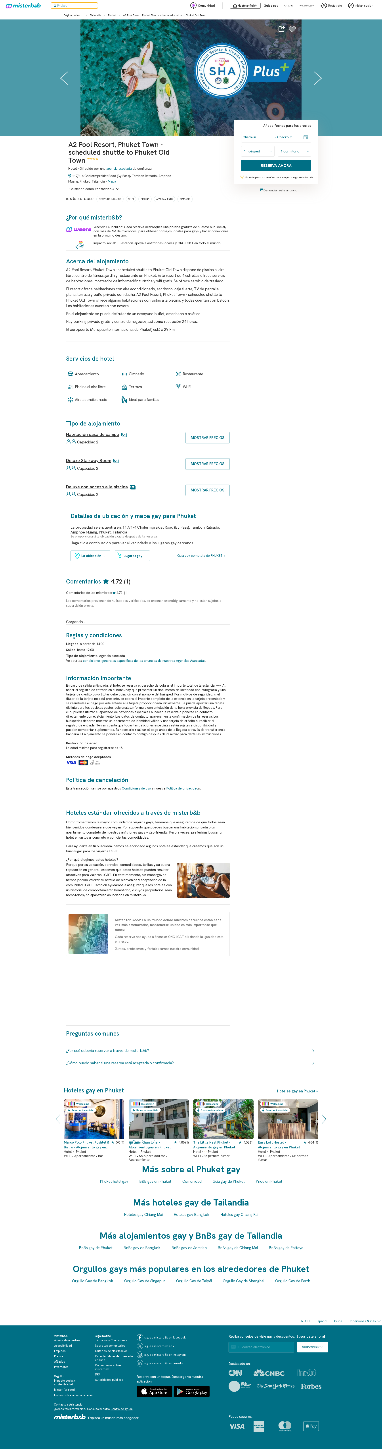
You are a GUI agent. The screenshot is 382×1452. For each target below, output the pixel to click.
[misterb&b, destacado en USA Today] (240, 1386)
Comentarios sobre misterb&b (108, 1367)
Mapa (112, 181)
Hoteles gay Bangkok (191, 1214)
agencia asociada (119, 168)
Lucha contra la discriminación (74, 1395)
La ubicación (91, 556)
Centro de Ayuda (122, 1409)
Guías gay (271, 6)
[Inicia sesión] (292, 32)
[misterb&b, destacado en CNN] (235, 1373)
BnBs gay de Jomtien (189, 1247)
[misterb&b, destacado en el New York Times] (275, 1386)
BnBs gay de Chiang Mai (238, 1247)
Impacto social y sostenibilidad (65, 1382)
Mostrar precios (207, 437)
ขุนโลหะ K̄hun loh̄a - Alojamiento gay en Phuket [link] (150, 1144)
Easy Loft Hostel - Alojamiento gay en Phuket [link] (279, 1144)
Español (321, 1321)
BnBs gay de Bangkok (142, 1247)
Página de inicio (73, 15)
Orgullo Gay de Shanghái (243, 1281)
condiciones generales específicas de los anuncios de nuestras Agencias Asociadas (144, 661)
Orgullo (288, 5)
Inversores (61, 1367)
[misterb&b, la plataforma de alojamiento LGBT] (22, 5)
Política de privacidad (182, 788)
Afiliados (59, 1361)
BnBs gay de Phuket (96, 1247)
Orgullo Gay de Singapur (144, 1281)
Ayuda (338, 1321)
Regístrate (335, 6)
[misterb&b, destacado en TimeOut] (306, 1372)
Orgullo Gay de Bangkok (92, 1281)
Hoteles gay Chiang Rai (239, 1214)
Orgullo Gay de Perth (292, 1281)
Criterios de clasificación (111, 1351)
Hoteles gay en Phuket (296, 1091)
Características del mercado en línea (114, 1358)
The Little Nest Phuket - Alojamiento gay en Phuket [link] (214, 1144)
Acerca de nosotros (67, 1340)
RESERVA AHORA (276, 165)
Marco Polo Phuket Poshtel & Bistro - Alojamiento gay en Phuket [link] (86, 1145)
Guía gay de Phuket (229, 1181)
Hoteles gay (307, 5)
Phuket (112, 15)
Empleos (60, 1351)
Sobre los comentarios (110, 1346)
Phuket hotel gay (114, 1181)
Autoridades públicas (109, 1380)
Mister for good (64, 1390)
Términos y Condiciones (111, 1340)
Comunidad (206, 6)
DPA (97, 1374)
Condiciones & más (362, 1321)
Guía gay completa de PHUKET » (201, 555)
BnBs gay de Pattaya (286, 1247)
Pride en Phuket (269, 1181)
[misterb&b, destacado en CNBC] (269, 1372)
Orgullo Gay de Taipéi (194, 1281)
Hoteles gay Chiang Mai (143, 1214)
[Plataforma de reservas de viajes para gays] (70, 1416)
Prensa (58, 1356)
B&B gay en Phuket (155, 1181)
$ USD (305, 1321)
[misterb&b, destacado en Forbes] (311, 1386)
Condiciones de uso (136, 788)
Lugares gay (133, 556)
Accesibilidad (63, 1346)
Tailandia (95, 15)
